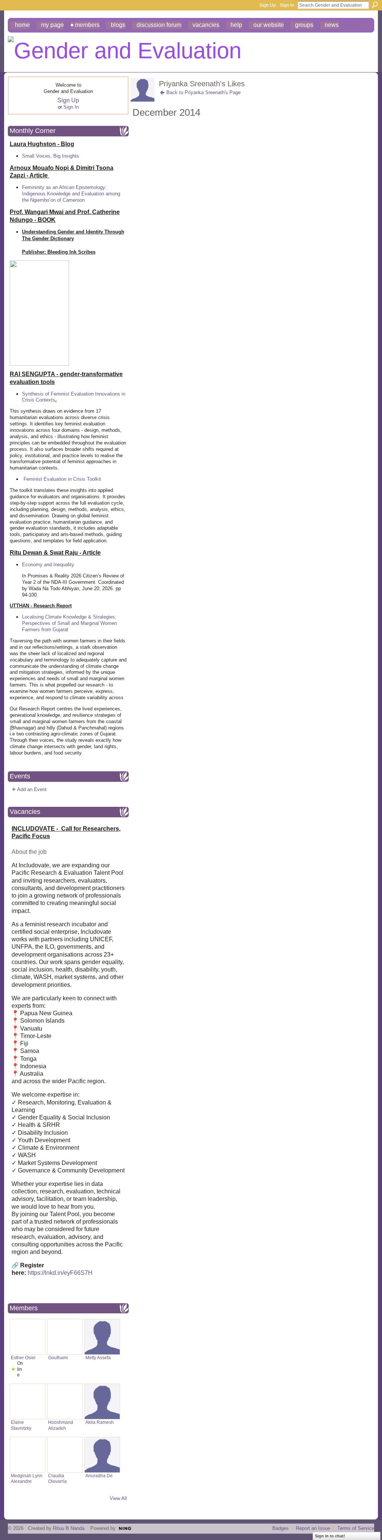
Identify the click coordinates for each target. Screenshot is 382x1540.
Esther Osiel (23, 1357)
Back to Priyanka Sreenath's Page (203, 92)
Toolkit (94, 479)
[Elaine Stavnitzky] (28, 1401)
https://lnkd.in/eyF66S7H (60, 1273)
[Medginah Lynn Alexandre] (28, 1455)
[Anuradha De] (102, 1455)
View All (118, 1498)
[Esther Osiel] (28, 1337)
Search (375, 4)
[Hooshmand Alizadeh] (65, 1401)
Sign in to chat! (330, 1536)
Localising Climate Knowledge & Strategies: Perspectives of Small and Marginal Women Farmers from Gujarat (69, 623)
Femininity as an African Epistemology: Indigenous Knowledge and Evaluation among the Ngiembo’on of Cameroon (71, 194)
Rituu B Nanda (68, 1528)
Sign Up (267, 5)
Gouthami (58, 1357)
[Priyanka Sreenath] (142, 100)
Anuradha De (99, 1475)
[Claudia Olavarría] (65, 1455)
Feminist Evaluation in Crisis (54, 479)
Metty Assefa (98, 1357)
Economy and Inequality (48, 564)
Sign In (287, 5)
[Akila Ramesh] (102, 1401)
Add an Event (32, 789)
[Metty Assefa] (102, 1337)
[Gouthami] (65, 1337)
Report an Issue (313, 1528)
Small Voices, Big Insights (50, 156)
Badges (280, 1528)
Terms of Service (355, 1528)
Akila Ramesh (99, 1422)
